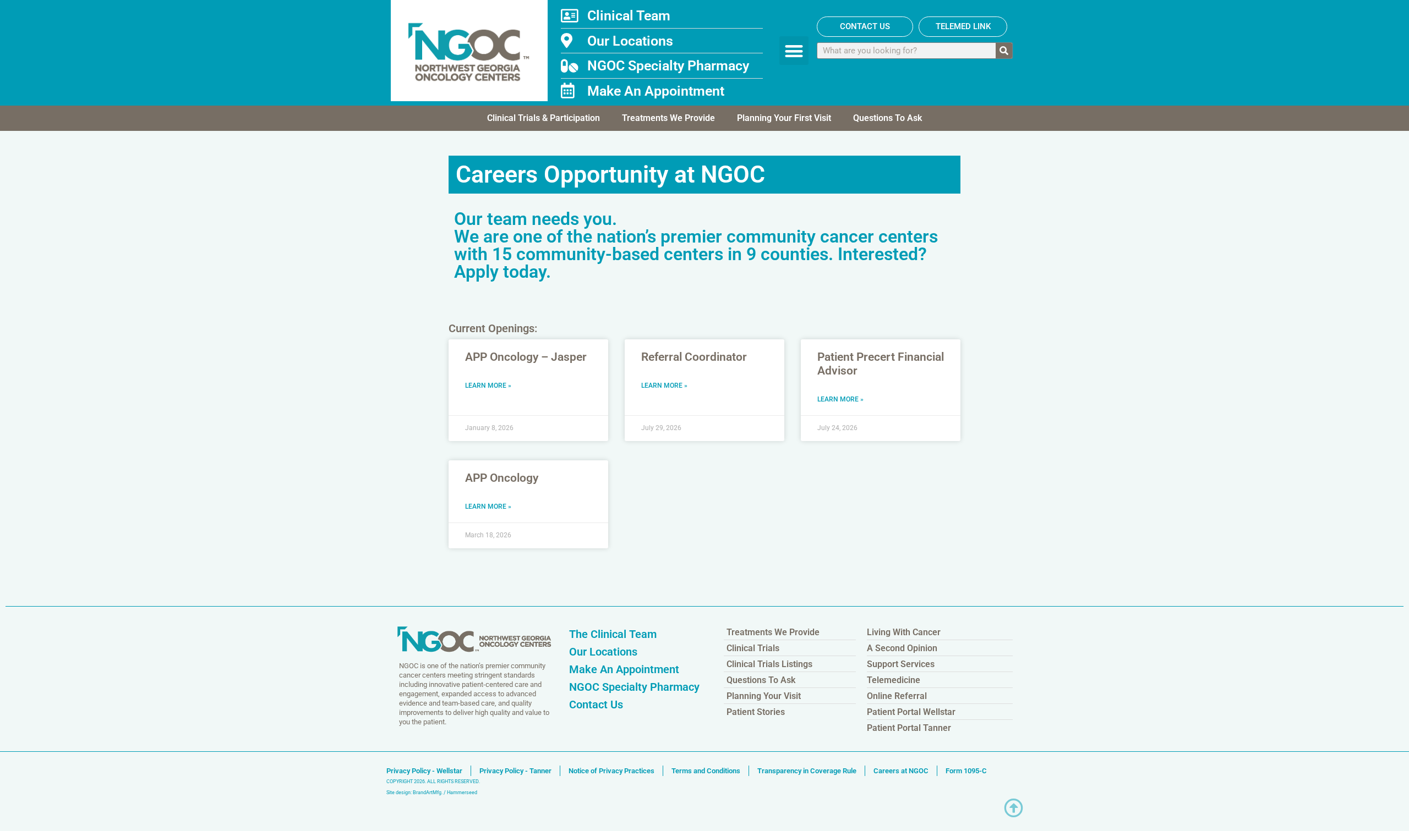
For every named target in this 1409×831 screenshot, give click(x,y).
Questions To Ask (887, 118)
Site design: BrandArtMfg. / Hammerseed (431, 792)
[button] (794, 50)
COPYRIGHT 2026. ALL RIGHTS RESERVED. (433, 781)
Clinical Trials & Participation (543, 118)
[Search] (1004, 50)
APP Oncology (501, 478)
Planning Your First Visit (784, 118)
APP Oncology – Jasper (526, 357)
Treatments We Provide (668, 118)
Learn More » (488, 385)
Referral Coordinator (694, 357)
